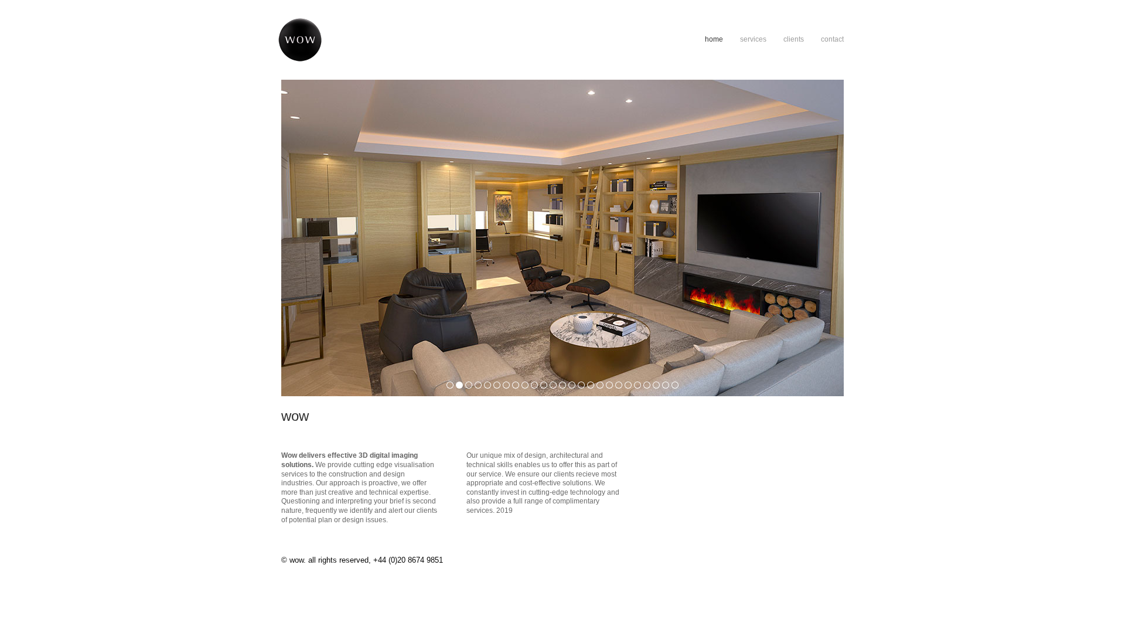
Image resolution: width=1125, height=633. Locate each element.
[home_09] (525, 385)
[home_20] (628, 385)
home (714, 39)
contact (832, 39)
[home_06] (496, 385)
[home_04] (478, 385)
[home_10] (534, 385)
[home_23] (656, 385)
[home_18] (609, 385)
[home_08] (515, 385)
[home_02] (459, 385)
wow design (377, 40)
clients (793, 39)
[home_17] (600, 385)
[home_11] (543, 385)
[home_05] (487, 385)
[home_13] (562, 385)
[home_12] (553, 385)
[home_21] (637, 385)
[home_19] (618, 385)
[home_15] (581, 385)
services (753, 39)
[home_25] (675, 385)
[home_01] (450, 385)
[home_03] (468, 385)
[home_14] (571, 385)
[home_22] (646, 385)
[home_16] (590, 385)
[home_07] (506, 385)
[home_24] (665, 385)
